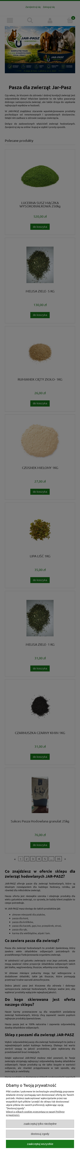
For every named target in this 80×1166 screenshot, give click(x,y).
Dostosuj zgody (40, 1133)
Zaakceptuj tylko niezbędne (40, 1123)
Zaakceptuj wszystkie (40, 1143)
